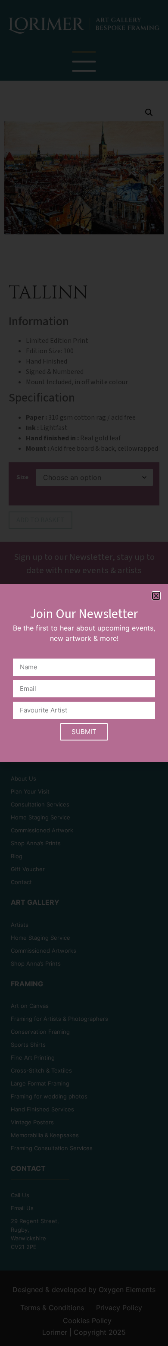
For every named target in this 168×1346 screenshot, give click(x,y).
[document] (84, 673)
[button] (156, 596)
